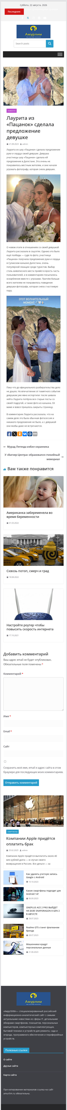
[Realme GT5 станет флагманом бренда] (13, 931)
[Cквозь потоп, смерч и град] (33, 536)
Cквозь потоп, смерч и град (28, 571)
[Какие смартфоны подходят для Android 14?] (13, 894)
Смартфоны (12, 832)
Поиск (49, 43)
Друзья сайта (10, 1065)
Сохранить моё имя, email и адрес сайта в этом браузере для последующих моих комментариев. (33, 770)
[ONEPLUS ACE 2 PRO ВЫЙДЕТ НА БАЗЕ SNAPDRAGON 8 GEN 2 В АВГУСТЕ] (13, 913)
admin (25, 144)
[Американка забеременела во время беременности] (33, 478)
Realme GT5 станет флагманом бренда (42, 929)
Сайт (6, 746)
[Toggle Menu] (59, 54)
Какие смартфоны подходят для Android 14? (43, 892)
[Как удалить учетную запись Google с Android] (13, 877)
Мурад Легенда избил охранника (28, 446)
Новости (11, 111)
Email (7, 731)
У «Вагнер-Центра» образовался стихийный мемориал (32, 457)
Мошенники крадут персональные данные (38, 946)
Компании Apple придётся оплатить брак (30, 841)
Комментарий (13, 673)
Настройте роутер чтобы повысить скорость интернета (30, 627)
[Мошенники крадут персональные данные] (13, 948)
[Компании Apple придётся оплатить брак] (33, 811)
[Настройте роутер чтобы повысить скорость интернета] (33, 590)
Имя (7, 716)
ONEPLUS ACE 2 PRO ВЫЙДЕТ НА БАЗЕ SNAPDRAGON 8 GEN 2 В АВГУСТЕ (43, 910)
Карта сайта (10, 1074)
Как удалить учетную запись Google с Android (41, 875)
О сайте (7, 1059)
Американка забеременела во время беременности (30, 515)
